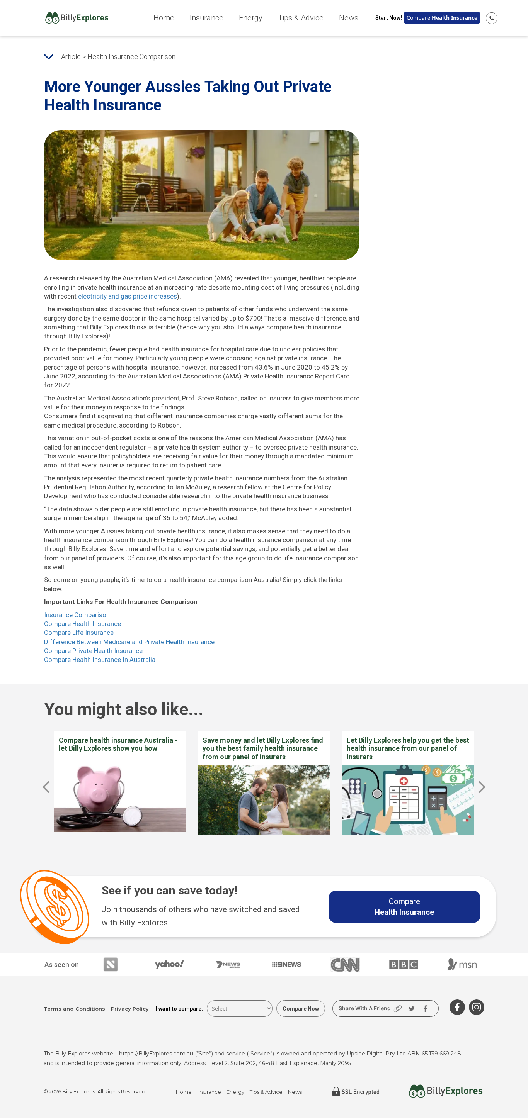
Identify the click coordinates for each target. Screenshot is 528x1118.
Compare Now (301, 1009)
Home (163, 17)
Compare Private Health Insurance (93, 651)
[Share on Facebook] (425, 1009)
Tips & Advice (301, 17)
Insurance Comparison (77, 615)
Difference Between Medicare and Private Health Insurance (129, 642)
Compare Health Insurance (82, 624)
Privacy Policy (130, 1009)
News (348, 17)
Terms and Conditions (74, 1009)
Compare (442, 17)
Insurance (206, 17)
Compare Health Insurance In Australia (99, 659)
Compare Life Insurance (79, 632)
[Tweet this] (411, 1009)
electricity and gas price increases (127, 296)
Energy (250, 17)
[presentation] (46, 787)
